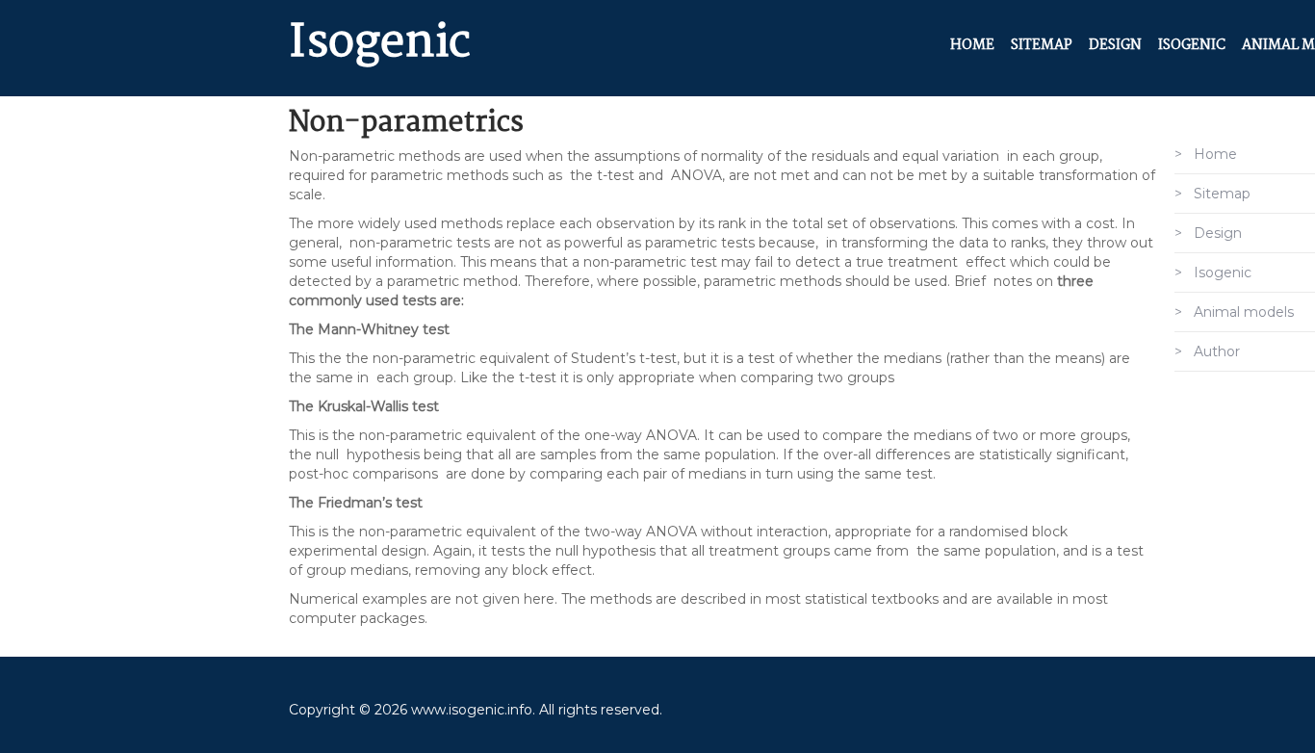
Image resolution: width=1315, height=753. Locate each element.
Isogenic (380, 43)
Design (1115, 45)
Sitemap (1041, 45)
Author (1217, 351)
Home (972, 45)
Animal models (1244, 312)
